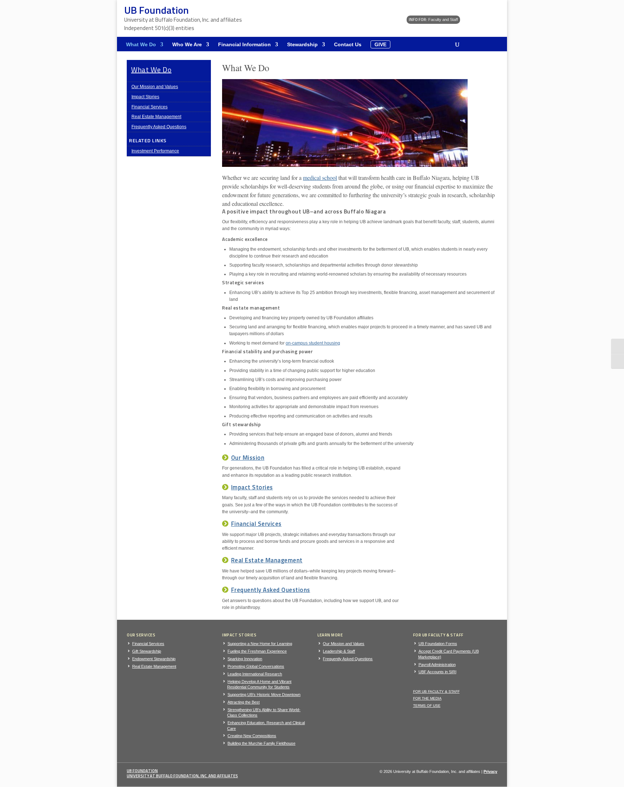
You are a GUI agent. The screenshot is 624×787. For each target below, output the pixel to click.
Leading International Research (255, 674)
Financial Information (244, 44)
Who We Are (187, 44)
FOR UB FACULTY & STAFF (436, 691)
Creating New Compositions (252, 736)
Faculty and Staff (433, 19)
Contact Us (347, 44)
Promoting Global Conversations (256, 666)
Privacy (490, 771)
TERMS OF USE (427, 706)
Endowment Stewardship (154, 659)
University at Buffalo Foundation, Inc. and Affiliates (182, 776)
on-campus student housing (313, 343)
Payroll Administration (437, 664)
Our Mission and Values (154, 86)
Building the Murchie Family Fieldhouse (261, 743)
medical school (320, 177)
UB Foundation (142, 771)
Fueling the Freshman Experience (257, 651)
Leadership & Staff (339, 651)
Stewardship (302, 44)
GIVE (380, 44)
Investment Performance (155, 150)
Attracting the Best (244, 702)
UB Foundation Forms (438, 643)
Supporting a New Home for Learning (260, 643)
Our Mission (248, 457)
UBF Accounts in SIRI (437, 672)
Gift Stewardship (146, 651)
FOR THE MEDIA (427, 698)
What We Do (141, 44)
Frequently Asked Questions (158, 126)
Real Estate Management (156, 116)
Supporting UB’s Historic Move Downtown (264, 694)
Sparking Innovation (245, 659)
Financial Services (149, 106)
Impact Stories (145, 96)
